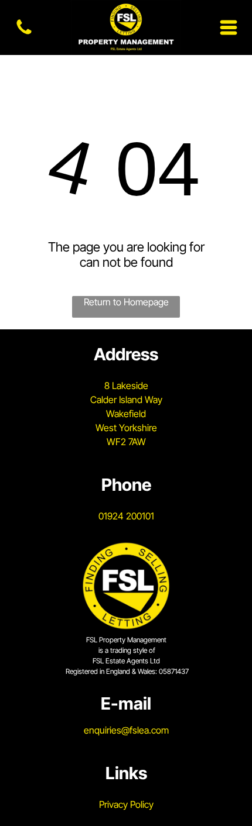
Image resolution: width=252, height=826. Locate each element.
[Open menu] (228, 27)
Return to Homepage (126, 302)
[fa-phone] (24, 33)
